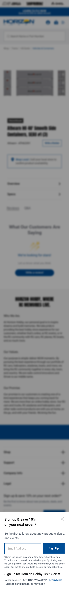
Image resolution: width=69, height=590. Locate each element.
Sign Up (54, 548)
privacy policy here (53, 567)
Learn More (55, 580)
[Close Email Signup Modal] (62, 519)
